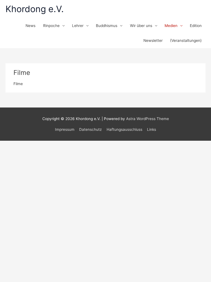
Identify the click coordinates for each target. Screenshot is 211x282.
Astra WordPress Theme (147, 118)
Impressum (64, 129)
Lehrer (78, 25)
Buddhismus (106, 25)
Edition (196, 25)
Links (151, 129)
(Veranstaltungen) (186, 40)
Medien (171, 25)
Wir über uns (141, 25)
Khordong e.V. (34, 9)
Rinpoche (51, 25)
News (30, 25)
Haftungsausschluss (124, 129)
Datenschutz (90, 129)
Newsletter (153, 40)
